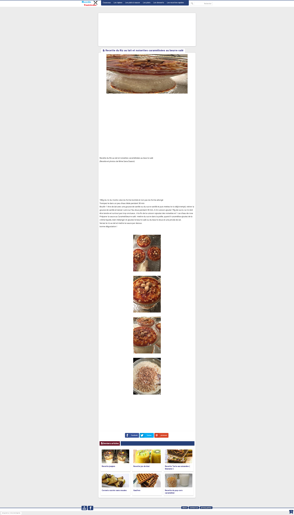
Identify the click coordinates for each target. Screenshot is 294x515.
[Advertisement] (147, 30)
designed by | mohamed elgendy (11, 513)
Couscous (107, 2)
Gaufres (136, 490)
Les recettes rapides (175, 2)
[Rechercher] (192, 4)
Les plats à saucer (132, 2)
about (184, 508)
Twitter (149, 435)
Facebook (134, 435)
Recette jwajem (108, 466)
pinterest (164, 435)
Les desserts (158, 2)
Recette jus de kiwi (141, 466)
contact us (194, 508)
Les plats (146, 2)
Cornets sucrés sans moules (114, 490)
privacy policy (206, 508)
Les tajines (118, 2)
